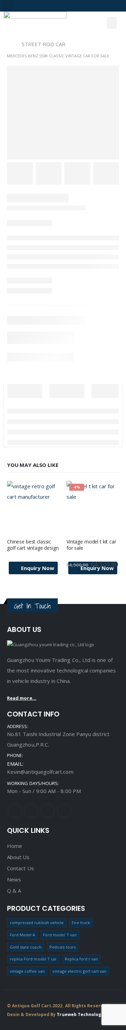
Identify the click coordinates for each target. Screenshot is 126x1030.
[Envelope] (94, 5)
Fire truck (81, 922)
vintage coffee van (27, 971)
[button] (8, 6)
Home (14, 845)
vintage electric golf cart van (79, 971)
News (14, 879)
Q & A (14, 890)
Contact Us (20, 868)
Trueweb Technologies (82, 1014)
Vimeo (64, 811)
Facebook (15, 811)
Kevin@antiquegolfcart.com (40, 771)
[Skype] (81, 5)
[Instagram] (45, 5)
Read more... (21, 698)
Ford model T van (60, 934)
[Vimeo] (57, 5)
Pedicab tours (62, 947)
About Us (18, 856)
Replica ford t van (81, 958)
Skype (48, 811)
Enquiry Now (37, 567)
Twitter (31, 811)
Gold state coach (26, 947)
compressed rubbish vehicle (37, 922)
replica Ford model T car (33, 958)
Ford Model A (22, 934)
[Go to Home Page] (9, 44)
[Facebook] (32, 5)
